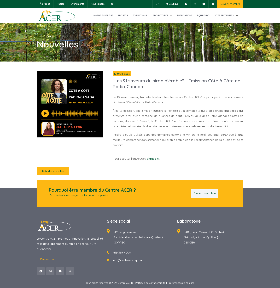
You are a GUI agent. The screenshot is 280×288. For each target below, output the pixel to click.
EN (157, 3)
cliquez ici (152, 158)
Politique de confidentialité (150, 283)
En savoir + (47, 259)
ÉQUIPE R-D (203, 15)
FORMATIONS (140, 15)
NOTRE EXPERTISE (103, 15)
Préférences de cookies (181, 283)
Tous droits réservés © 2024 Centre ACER (110, 283)
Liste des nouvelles (52, 171)
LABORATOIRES (160, 15)
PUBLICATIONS (184, 15)
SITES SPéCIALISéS (224, 15)
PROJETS (123, 15)
